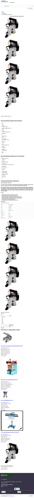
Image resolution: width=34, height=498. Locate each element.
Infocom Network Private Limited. (11, 496)
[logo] (4, 2)
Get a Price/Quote (3, 355)
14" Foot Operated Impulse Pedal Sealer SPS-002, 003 (10, 432)
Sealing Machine (4, 13)
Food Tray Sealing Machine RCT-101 (7, 400)
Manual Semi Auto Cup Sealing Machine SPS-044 (9, 379)
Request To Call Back (4, 469)
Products (3, 12)
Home (3, 11)
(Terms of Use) (12, 495)
